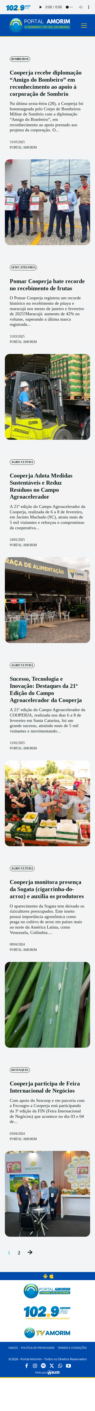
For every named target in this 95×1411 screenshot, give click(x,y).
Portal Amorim (23, 147)
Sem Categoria (23, 267)
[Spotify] (43, 1366)
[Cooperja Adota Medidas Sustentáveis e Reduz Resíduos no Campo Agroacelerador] (47, 600)
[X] (52, 1366)
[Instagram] (35, 1366)
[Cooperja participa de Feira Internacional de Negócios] (47, 1194)
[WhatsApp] (60, 1366)
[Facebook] (26, 1366)
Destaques (19, 1070)
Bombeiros (20, 59)
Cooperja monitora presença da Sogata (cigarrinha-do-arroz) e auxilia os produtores (47, 889)
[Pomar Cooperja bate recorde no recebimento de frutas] (47, 397)
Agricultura (22, 462)
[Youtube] (68, 1366)
